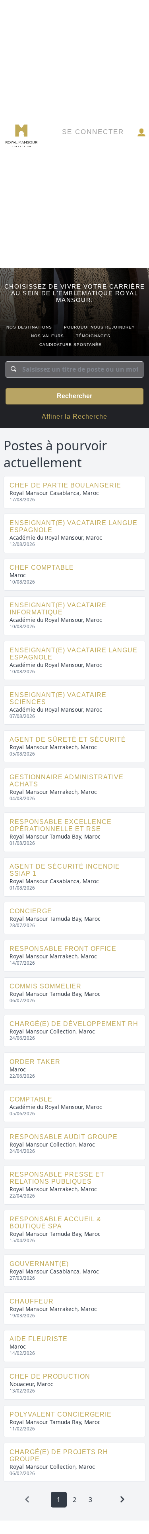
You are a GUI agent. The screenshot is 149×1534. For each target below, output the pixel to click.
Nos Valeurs (47, 336)
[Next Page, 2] (122, 1499)
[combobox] (75, 369)
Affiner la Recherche (74, 416)
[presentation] (27, 1499)
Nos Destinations (29, 327)
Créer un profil (140, 134)
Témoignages (93, 336)
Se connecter (93, 132)
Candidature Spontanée (70, 344)
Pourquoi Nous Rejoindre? (99, 327)
